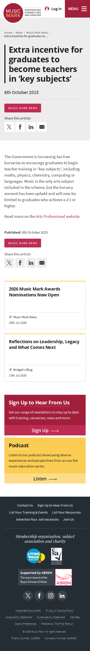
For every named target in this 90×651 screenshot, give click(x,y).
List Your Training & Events (28, 512)
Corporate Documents (28, 610)
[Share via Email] (42, 127)
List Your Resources (66, 512)
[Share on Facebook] (20, 127)
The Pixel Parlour (63, 624)
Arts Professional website (58, 216)
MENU (73, 8)
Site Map (75, 617)
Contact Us (25, 505)
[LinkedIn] (62, 596)
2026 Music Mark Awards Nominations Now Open (34, 292)
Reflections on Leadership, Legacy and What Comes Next (44, 344)
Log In (56, 8)
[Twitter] (28, 596)
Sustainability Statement (51, 617)
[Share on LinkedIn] (31, 127)
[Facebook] (39, 596)
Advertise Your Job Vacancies (37, 519)
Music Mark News (22, 108)
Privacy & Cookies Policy (59, 610)
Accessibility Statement (18, 617)
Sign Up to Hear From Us (55, 505)
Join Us (68, 519)
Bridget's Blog (23, 369)
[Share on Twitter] (9, 127)
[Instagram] (51, 596)
